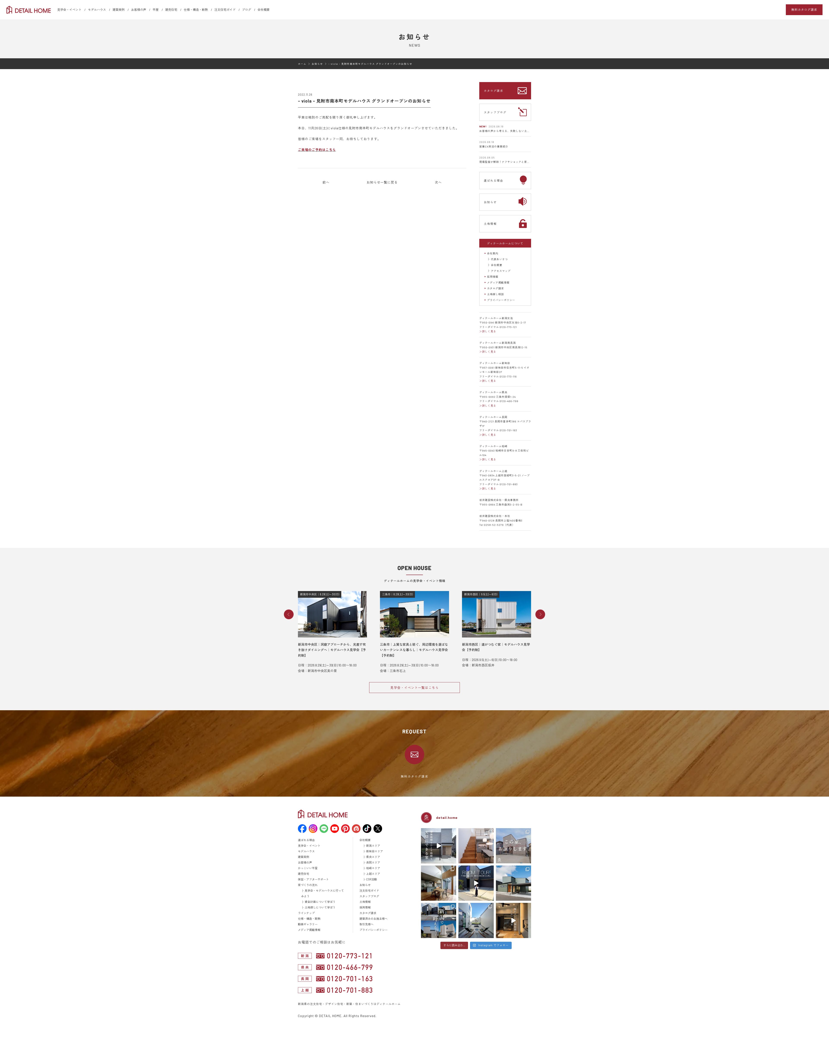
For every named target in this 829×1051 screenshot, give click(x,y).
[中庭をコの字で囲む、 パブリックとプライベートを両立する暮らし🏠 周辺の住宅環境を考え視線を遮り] (476, 920)
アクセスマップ (501, 270)
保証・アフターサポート (313, 879)
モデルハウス (97, 9)
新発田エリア (374, 851)
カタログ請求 (493, 90)
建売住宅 (171, 9)
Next (540, 614)
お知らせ (490, 202)
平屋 (156, 9)
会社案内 (492, 253)
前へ (326, 182)
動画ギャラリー (308, 924)
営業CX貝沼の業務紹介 (493, 146)
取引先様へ (366, 924)
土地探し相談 (495, 294)
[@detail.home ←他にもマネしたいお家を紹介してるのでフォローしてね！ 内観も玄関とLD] (513, 920)
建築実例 (118, 9)
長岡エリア (373, 862)
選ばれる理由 (493, 180)
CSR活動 (371, 879)
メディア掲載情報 (498, 282)
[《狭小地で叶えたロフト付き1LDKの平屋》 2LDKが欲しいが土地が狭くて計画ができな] (513, 883)
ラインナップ (306, 913)
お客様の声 (138, 9)
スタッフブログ (495, 112)
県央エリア (373, 857)
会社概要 (264, 9)
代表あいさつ (499, 259)
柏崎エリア (373, 868)
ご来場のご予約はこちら (317, 150)
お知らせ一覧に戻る (382, 182)
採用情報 (492, 276)
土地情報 (490, 223)
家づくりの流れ (308, 885)
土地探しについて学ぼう (320, 907)
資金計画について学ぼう (320, 902)
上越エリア (373, 873)
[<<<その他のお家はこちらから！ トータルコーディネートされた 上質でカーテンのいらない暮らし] (476, 845)
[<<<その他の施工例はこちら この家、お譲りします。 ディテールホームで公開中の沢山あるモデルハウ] (513, 845)
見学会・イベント (69, 9)
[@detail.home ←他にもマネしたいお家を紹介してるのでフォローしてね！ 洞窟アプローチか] (476, 883)
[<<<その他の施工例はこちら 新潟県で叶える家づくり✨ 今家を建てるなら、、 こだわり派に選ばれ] (438, 920)
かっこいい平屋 (308, 868)
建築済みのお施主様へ (373, 918)
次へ (438, 182)
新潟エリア (373, 845)
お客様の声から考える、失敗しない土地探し (507, 130)
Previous (289, 614)
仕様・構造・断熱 (196, 9)
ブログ (246, 9)
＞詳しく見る (487, 331)
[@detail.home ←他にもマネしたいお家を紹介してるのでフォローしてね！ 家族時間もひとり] (438, 845)
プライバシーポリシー (501, 299)
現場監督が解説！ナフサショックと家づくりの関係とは (514, 161)
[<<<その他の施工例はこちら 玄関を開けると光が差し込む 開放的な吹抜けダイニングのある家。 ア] (438, 883)
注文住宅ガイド (225, 9)
